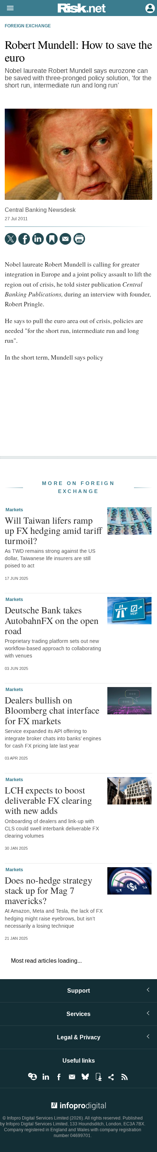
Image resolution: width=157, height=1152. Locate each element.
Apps (98, 1077)
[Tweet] (10, 239)
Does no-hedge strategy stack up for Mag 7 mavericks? (48, 890)
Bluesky (85, 1077)
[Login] (149, 7)
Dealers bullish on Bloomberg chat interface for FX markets (52, 710)
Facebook (58, 1077)
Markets (14, 510)
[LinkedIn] (38, 239)
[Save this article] (52, 239)
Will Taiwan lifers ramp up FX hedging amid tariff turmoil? (53, 530)
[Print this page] (79, 239)
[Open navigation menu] (7, 8)
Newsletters (72, 1077)
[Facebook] (24, 239)
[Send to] (65, 239)
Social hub (111, 1077)
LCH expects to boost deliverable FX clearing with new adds (48, 800)
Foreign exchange (28, 26)
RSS (124, 1077)
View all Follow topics (32, 1077)
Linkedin (45, 1077)
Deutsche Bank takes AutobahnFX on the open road (52, 620)
